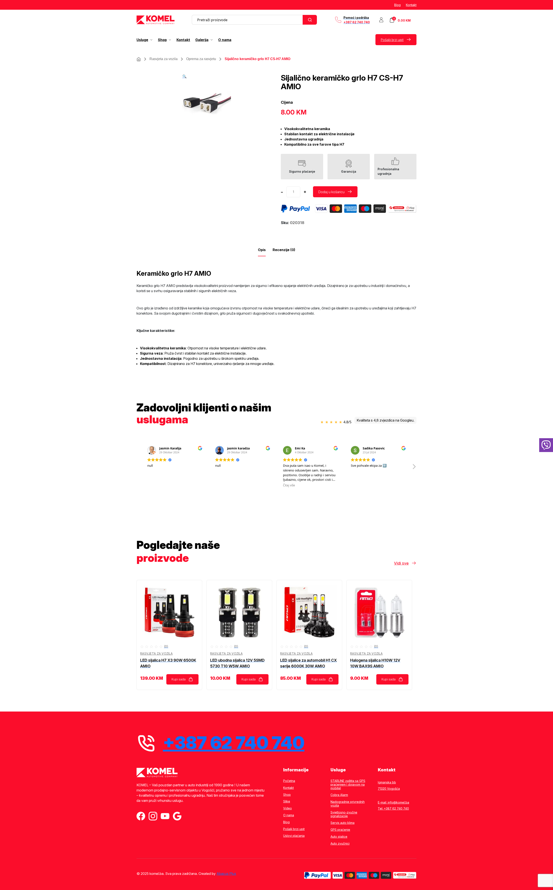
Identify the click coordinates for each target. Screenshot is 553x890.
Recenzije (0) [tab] (284, 250)
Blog (397, 5)
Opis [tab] (262, 250)
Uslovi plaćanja (294, 835)
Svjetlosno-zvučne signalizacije (344, 814)
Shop (162, 40)
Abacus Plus (226, 873)
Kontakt (411, 5)
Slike (286, 801)
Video (287, 808)
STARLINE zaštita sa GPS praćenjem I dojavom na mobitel (348, 784)
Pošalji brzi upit (392, 40)
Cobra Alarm (339, 795)
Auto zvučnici (340, 843)
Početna (289, 781)
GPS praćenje (340, 829)
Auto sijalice (339, 836)
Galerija (201, 40)
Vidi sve (401, 563)
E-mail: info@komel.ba (393, 802)
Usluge (142, 40)
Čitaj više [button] (247, 485)
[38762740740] (546, 445)
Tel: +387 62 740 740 (393, 808)
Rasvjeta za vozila (163, 59)
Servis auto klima (342, 823)
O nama (224, 40)
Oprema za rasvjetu (201, 59)
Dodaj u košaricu (331, 192)
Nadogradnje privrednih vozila (348, 803)
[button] (184, 76)
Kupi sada (179, 679)
